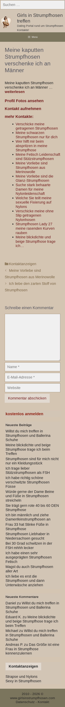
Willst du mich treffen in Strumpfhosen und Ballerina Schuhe (28, 435)
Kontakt (43, 702)
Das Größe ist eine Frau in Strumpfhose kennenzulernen (32, 649)
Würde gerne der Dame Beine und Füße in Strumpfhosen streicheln (30, 496)
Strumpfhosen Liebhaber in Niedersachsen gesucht (27, 536)
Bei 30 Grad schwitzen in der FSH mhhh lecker (29, 545)
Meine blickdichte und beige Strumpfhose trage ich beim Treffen (28, 449)
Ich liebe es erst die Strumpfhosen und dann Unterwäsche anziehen (25, 580)
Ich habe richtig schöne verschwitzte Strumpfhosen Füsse (28, 482)
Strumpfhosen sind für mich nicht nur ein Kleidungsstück (32, 461)
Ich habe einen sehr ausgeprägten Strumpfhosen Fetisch (29, 557)
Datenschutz (25, 702)
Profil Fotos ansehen (24, 101)
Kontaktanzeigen (22, 264)
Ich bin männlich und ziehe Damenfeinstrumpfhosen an (28, 517)
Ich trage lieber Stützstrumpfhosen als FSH (28, 470)
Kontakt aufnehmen (23, 108)
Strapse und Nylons (22, 677)
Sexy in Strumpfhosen (23, 681)
